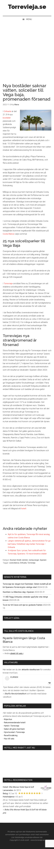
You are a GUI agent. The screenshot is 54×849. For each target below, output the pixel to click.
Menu (29, 19)
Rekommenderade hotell (14, 722)
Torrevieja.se (27, 6)
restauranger (34, 560)
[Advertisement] (27, 50)
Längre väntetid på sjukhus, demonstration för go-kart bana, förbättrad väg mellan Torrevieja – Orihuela (29, 544)
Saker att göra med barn (14, 729)
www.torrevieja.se (37, 840)
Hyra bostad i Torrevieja (14, 732)
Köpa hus (8, 719)
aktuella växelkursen (31, 669)
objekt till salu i (16, 653)
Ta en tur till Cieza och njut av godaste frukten (22, 605)
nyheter (25, 560)
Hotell (19, 560)
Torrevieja (8, 283)
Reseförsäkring (10, 735)
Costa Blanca (8, 234)
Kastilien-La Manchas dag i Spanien (18, 592)
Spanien (43, 560)
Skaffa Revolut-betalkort (15, 693)
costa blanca (14, 563)
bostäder (7, 118)
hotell (23, 508)
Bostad (13, 560)
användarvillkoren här (33, 837)
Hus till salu (9, 738)
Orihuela (7, 111)
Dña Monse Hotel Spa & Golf (21, 787)
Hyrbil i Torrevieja (11, 726)
